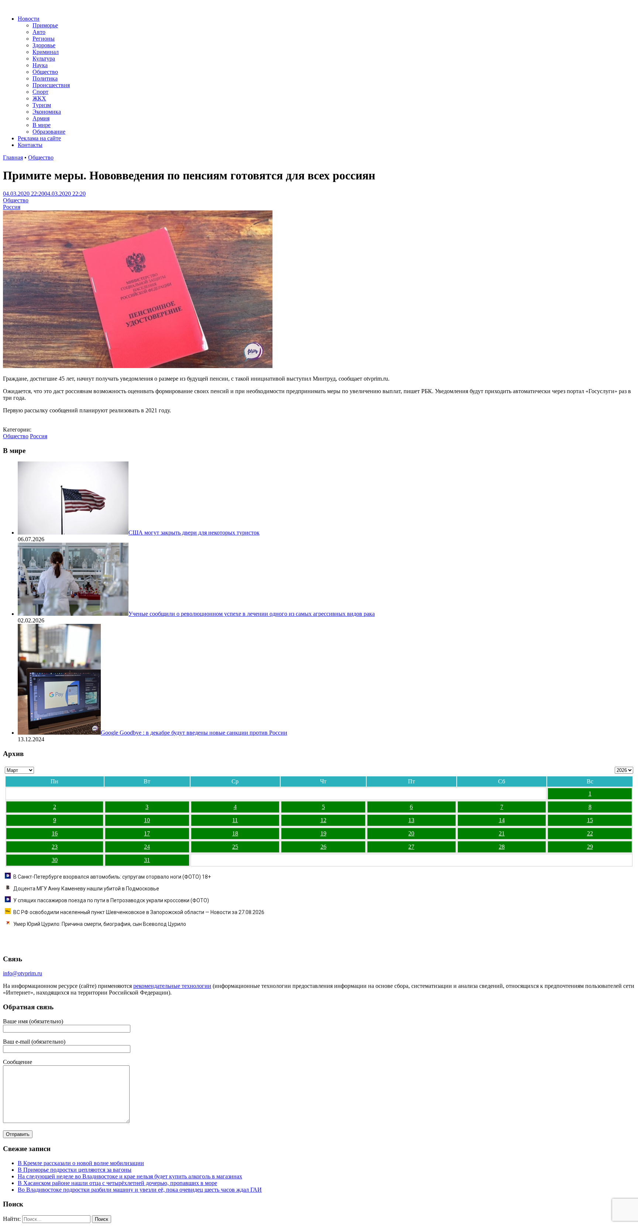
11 (235, 820)
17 (147, 833)
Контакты (30, 145)
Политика (45, 78)
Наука (40, 65)
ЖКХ (39, 98)
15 (590, 820)
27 (411, 847)
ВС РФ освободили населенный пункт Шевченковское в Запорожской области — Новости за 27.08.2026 (138, 912)
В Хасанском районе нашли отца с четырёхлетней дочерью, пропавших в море (117, 1183)
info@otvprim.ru (22, 973)
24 (147, 847)
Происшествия (51, 85)
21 (502, 833)
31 (147, 860)
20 (411, 833)
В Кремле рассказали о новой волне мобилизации (81, 1163)
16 (55, 833)
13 (411, 820)
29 (590, 847)
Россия (11, 207)
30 (55, 860)
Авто (38, 32)
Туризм (41, 105)
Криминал (45, 52)
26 (323, 847)
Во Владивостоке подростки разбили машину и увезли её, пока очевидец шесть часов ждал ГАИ (140, 1189)
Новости (29, 19)
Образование (48, 131)
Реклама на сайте (39, 138)
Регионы (43, 38)
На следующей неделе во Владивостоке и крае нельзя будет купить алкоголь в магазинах (130, 1176)
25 (235, 847)
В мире (41, 125)
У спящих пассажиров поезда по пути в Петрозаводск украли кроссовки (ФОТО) (111, 900)
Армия (40, 118)
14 (502, 820)
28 (502, 847)
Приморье (45, 25)
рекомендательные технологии (172, 986)
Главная (13, 157)
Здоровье (43, 45)
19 (323, 833)
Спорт (40, 92)
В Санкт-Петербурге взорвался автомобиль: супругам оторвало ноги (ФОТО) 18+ (112, 877)
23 (55, 847)
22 (590, 833)
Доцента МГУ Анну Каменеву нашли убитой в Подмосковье (86, 889)
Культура (43, 58)
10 (147, 820)
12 (323, 820)
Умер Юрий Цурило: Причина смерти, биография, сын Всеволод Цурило (99, 924)
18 (235, 833)
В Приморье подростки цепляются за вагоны (74, 1170)
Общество (45, 72)
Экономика (46, 112)
